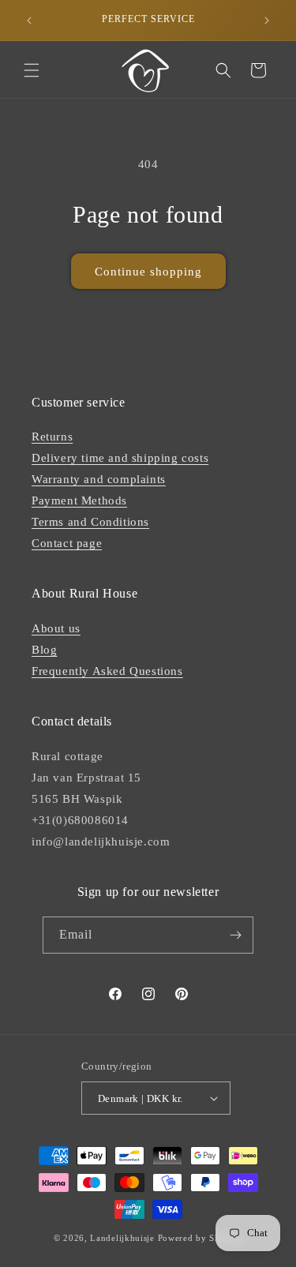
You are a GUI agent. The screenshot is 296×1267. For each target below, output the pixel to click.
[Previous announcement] (29, 20)
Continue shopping (148, 271)
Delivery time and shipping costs (120, 458)
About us (56, 628)
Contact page (67, 543)
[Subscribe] (235, 935)
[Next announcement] (266, 20)
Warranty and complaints (99, 479)
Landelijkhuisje (122, 1238)
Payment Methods (79, 500)
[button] (31, 70)
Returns (52, 436)
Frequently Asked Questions (107, 671)
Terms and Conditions (90, 521)
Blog (44, 649)
